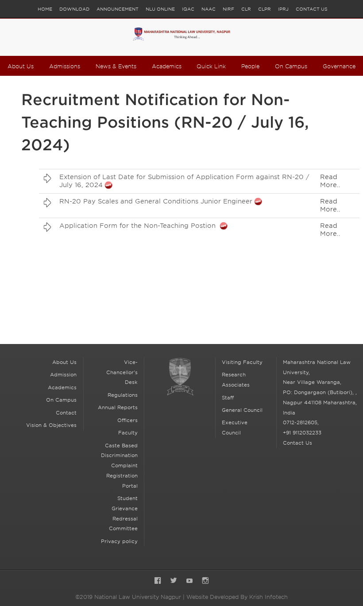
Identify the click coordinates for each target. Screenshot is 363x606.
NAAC (208, 9)
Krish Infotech (268, 597)
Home (45, 9)
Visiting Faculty (242, 362)
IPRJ (283, 9)
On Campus (291, 66)
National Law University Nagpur (180, 382)
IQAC (188, 9)
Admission (63, 374)
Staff (228, 398)
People (250, 66)
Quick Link (211, 66)
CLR (246, 9)
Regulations (123, 395)
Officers (127, 420)
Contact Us (312, 9)
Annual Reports (118, 407)
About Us (21, 66)
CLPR (264, 9)
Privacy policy (119, 541)
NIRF (228, 9)
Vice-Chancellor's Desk (122, 372)
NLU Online (160, 9)
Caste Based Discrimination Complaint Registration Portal (119, 465)
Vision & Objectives (51, 425)
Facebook (157, 581)
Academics (167, 66)
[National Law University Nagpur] (181, 37)
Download (74, 9)
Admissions (64, 66)
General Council (242, 410)
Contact (66, 413)
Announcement (118, 9)
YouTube (189, 581)
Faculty (128, 433)
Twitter (173, 581)
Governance (339, 66)
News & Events (116, 66)
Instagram (205, 581)
